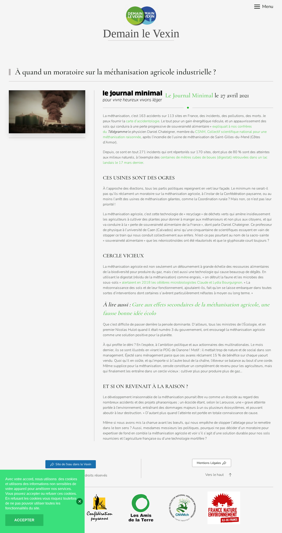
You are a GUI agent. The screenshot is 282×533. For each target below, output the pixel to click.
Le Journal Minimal (189, 95)
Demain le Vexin (141, 33)
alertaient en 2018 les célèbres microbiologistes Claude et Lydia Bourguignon (182, 282)
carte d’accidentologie (142, 121)
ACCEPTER (24, 520)
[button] (263, 6)
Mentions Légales (209, 463)
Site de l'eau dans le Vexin (73, 464)
